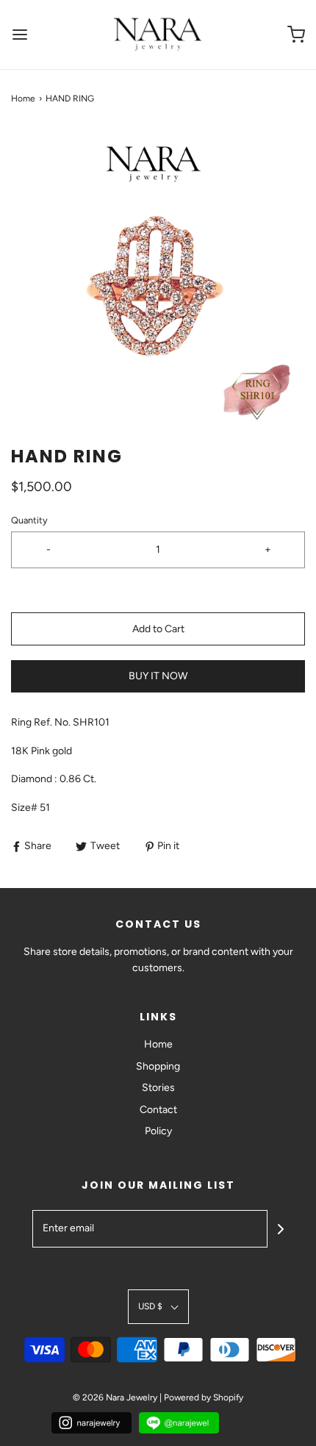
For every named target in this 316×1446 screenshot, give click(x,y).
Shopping (158, 1066)
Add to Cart (158, 629)
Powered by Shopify (203, 1397)
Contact (158, 1109)
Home (23, 98)
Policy (158, 1131)
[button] (158, 275)
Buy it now (158, 676)
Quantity (29, 520)
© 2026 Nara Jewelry (115, 1397)
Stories (158, 1087)
